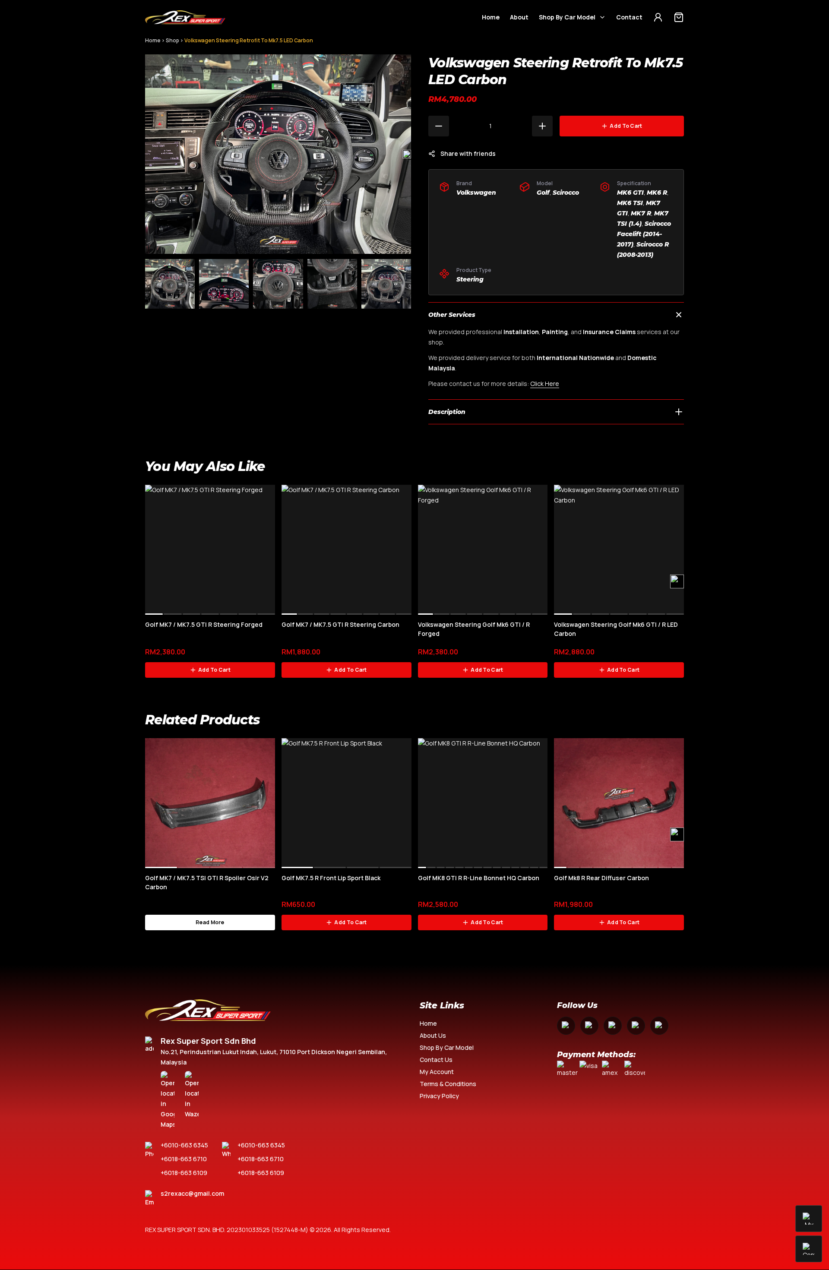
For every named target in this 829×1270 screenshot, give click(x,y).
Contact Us (436, 1059)
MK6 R (657, 192)
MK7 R (641, 213)
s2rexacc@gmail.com (192, 1193)
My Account (437, 1072)
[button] (406, 154)
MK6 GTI (630, 192)
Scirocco (566, 192)
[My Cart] (679, 17)
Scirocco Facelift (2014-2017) (644, 234)
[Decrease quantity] (438, 126)
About (519, 17)
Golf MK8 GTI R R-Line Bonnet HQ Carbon (478, 878)
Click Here (544, 383)
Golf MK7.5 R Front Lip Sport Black (331, 878)
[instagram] (589, 1026)
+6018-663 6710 (184, 1159)
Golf (543, 192)
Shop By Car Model (567, 17)
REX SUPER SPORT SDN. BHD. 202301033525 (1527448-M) (226, 1230)
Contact (629, 17)
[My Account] (658, 17)
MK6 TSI (630, 203)
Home (491, 17)
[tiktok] (659, 1026)
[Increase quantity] (542, 126)
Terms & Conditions (448, 1084)
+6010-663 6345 (184, 1145)
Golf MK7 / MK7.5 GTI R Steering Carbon (340, 624)
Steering (470, 279)
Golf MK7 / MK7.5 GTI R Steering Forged (204, 624)
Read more (210, 922)
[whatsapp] (636, 1026)
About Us (433, 1035)
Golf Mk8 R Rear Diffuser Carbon (601, 878)
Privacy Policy (439, 1096)
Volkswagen (476, 192)
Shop (172, 40)
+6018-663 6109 (184, 1173)
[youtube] (613, 1026)
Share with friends (468, 153)
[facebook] (566, 1026)
